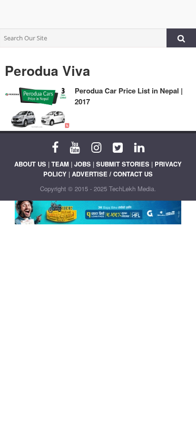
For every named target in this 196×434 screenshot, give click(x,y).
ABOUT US (30, 163)
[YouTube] (75, 146)
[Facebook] (55, 146)
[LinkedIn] (139, 146)
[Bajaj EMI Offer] (98, 212)
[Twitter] (118, 146)
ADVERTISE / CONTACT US (112, 173)
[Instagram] (96, 146)
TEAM (60, 163)
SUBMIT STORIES (122, 163)
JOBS (82, 163)
